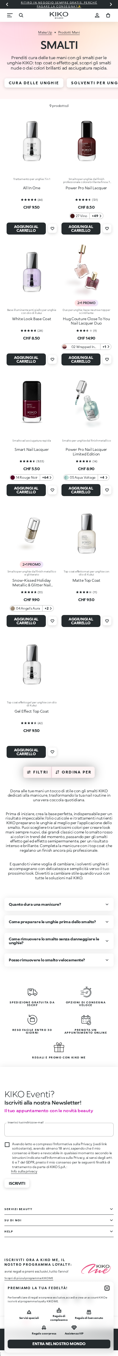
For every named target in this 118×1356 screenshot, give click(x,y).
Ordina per (76, 772)
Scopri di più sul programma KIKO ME (28, 1278)
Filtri (40, 772)
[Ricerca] (20, 15)
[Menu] (9, 15)
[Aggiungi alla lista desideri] (52, 228)
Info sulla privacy (24, 1171)
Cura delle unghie (34, 82)
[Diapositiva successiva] (111, 4)
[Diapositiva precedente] (7, 4)
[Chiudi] (107, 1288)
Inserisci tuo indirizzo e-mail (26, 1122)
